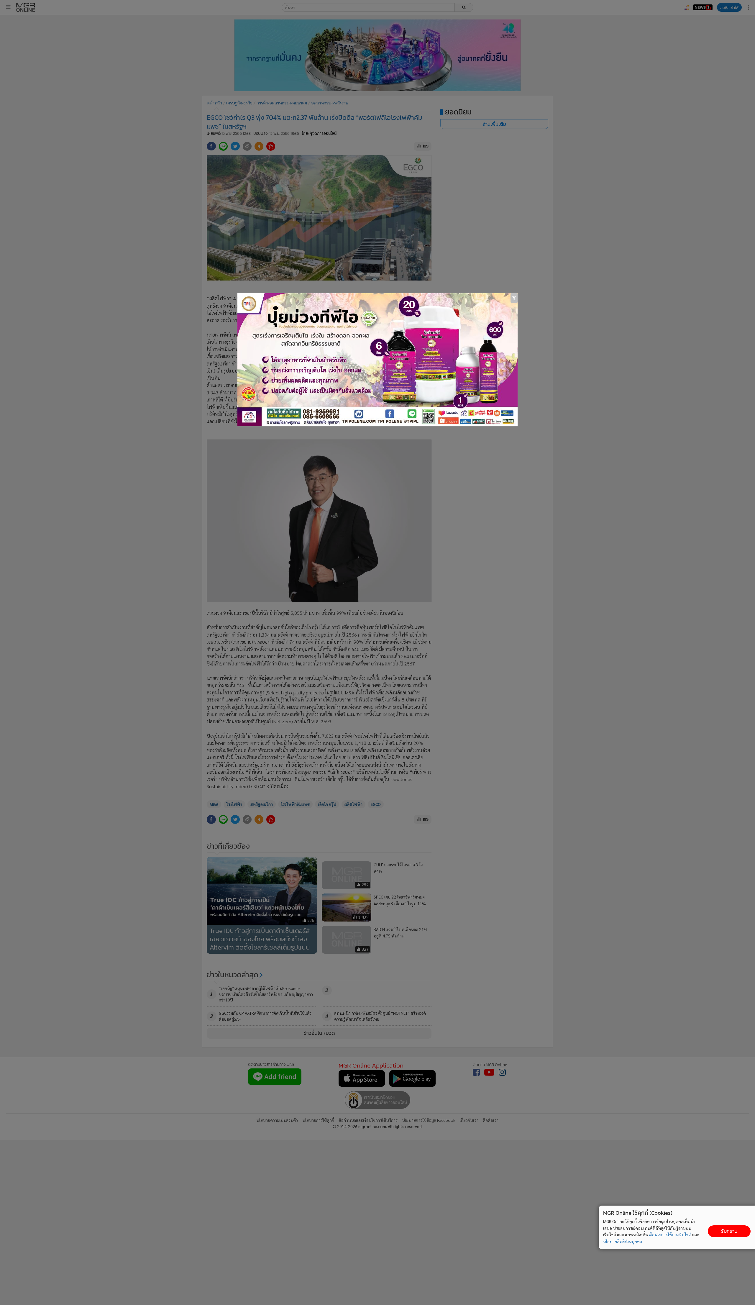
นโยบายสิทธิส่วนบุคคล (622, 1241)
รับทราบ (729, 1231)
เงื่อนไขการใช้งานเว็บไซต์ (670, 1234)
